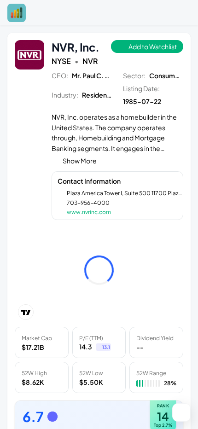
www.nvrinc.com (89, 212)
